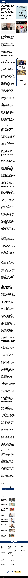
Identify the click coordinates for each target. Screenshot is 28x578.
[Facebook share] (1, 483)
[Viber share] (3, 483)
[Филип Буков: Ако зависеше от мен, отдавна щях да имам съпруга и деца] (12, 535)
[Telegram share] (4, 483)
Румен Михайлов (24, 68)
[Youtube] (14, 574)
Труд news (23, 10)
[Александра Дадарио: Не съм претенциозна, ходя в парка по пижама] (12, 530)
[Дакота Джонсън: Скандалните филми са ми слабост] (12, 515)
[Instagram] (16, 574)
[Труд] (14, 542)
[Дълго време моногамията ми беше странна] (12, 504)
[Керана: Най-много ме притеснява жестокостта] (12, 525)
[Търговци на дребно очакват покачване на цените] (21, 72)
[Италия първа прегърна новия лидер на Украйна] (21, 62)
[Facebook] (12, 574)
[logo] (3, 1)
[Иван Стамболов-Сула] (25, 84)
